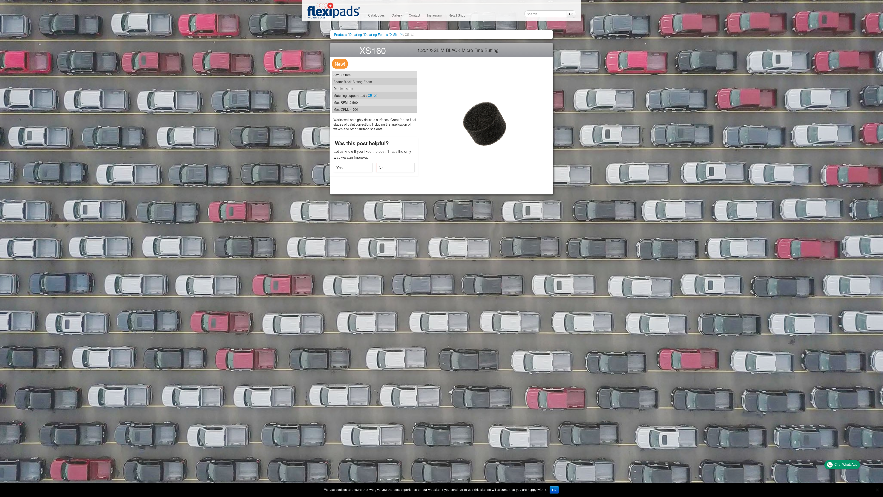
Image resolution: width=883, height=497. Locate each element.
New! (340, 64)
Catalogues (376, 15)
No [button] (381, 167)
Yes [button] (339, 167)
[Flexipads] (333, 10)
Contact (414, 15)
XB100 (373, 95)
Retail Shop (457, 15)
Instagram (434, 15)
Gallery (397, 15)
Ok (554, 490)
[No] (877, 490)
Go (571, 14)
